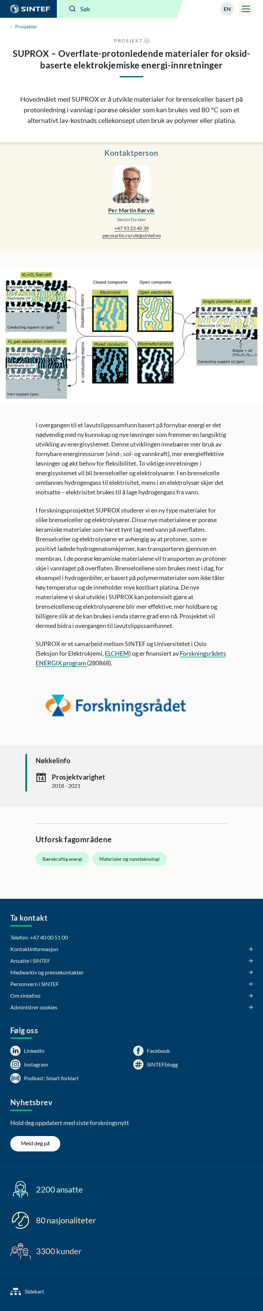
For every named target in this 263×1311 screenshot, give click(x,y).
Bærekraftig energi (62, 859)
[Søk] (72, 8)
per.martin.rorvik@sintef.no (131, 235)
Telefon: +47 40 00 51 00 (39, 937)
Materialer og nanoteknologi (129, 859)
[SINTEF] (28, 9)
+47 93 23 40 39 (131, 228)
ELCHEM (117, 653)
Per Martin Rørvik (131, 210)
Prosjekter (26, 26)
